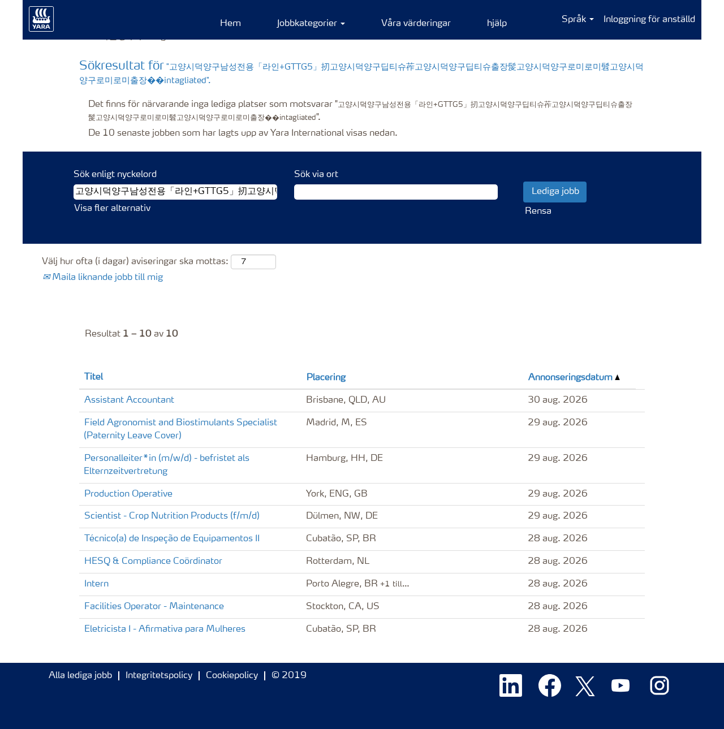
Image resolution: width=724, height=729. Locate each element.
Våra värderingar (416, 23)
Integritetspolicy (159, 675)
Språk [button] (575, 19)
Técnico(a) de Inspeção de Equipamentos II (172, 538)
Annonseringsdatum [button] (571, 377)
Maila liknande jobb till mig (106, 277)
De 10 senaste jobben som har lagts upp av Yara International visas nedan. (243, 133)
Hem (230, 23)
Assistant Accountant (129, 400)
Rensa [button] (538, 211)
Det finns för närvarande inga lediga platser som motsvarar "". (360, 111)
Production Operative (128, 494)
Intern (96, 584)
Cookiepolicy (232, 675)
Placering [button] (326, 377)
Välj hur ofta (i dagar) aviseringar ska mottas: (135, 261)
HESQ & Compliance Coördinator (153, 561)
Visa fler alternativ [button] (112, 208)
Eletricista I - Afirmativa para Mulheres (164, 629)
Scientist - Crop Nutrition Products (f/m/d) (172, 516)
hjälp (497, 23)
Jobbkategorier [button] (308, 23)
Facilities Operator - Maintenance (154, 606)
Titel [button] (93, 377)
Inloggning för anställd (649, 19)
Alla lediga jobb (80, 675)
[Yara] (41, 19)
